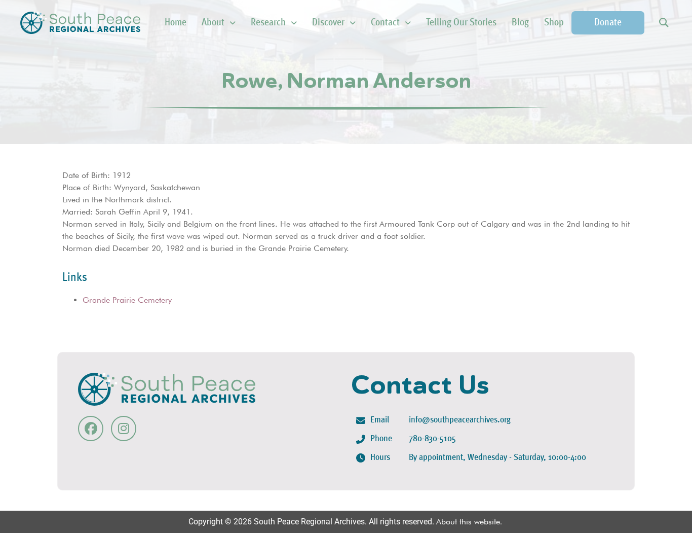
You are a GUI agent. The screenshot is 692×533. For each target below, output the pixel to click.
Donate (608, 23)
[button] (663, 23)
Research (268, 23)
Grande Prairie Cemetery (127, 300)
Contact (385, 23)
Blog (520, 23)
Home (175, 23)
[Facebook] (90, 428)
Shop (554, 23)
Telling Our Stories (461, 23)
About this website (468, 521)
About (213, 23)
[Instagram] (123, 428)
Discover (328, 23)
